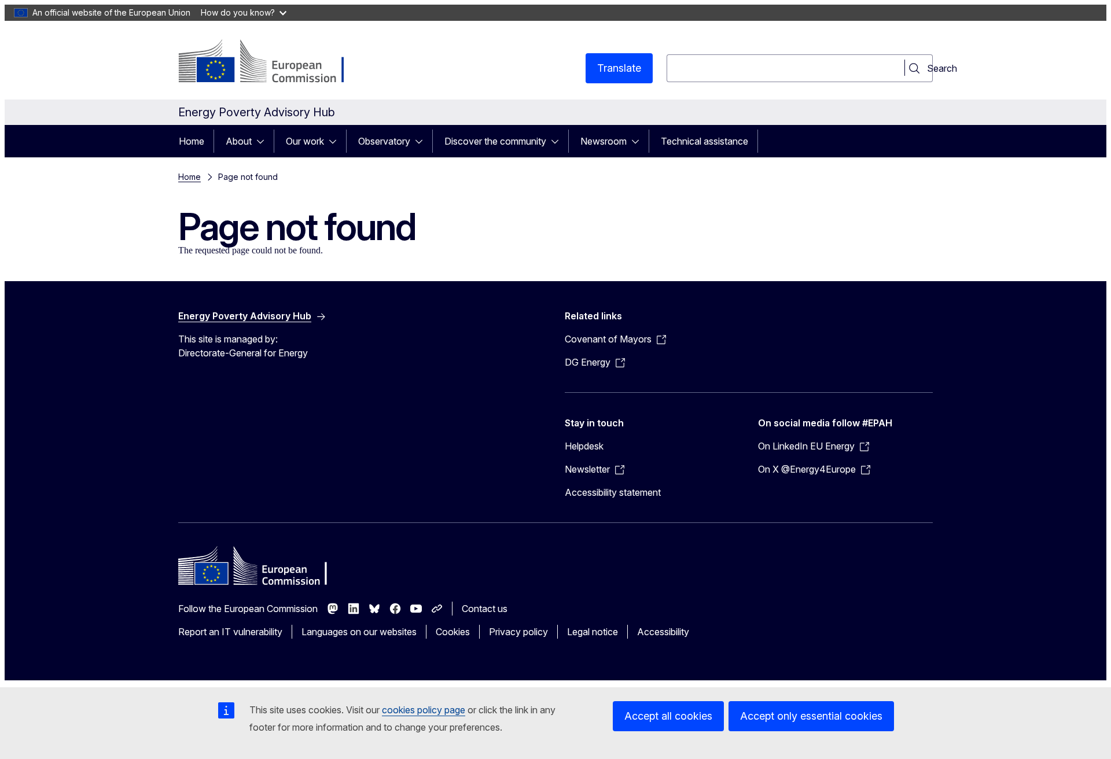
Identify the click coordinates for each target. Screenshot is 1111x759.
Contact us (484, 608)
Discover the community (495, 141)
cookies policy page (423, 710)
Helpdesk (584, 446)
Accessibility (663, 632)
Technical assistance (704, 141)
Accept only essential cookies (811, 716)
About (239, 141)
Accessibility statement (613, 492)
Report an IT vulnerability (230, 632)
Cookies (453, 632)
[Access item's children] (264, 141)
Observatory (384, 141)
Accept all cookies (668, 716)
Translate (619, 68)
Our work (305, 141)
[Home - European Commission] (271, 62)
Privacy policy (518, 632)
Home (191, 141)
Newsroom (603, 141)
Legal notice (592, 632)
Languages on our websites (359, 632)
